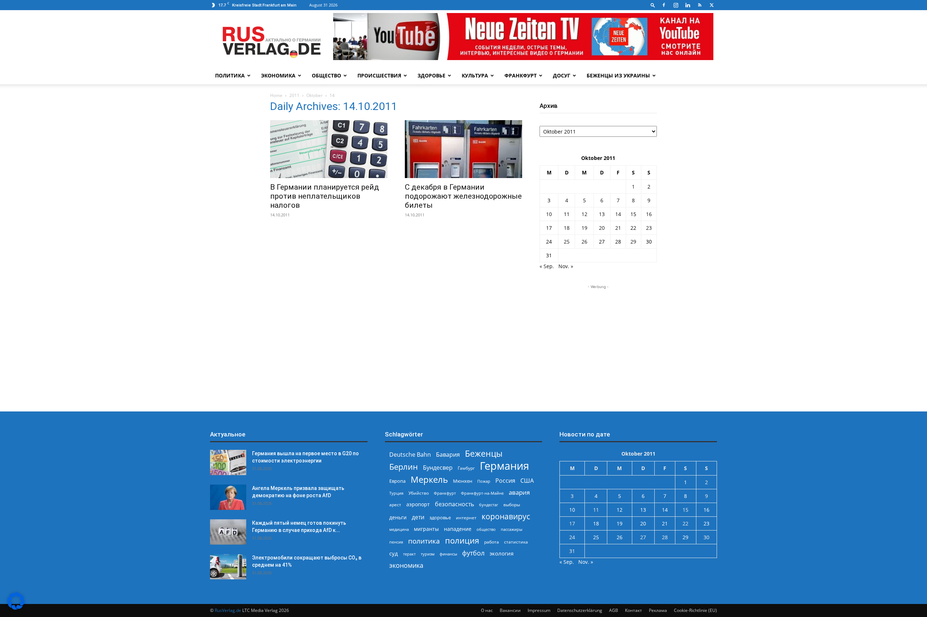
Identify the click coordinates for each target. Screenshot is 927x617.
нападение (457, 528)
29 (633, 241)
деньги (398, 517)
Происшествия (379, 75)
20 (602, 227)
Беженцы (484, 453)
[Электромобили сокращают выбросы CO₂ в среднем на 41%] (228, 566)
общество (486, 529)
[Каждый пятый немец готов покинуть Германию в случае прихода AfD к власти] (228, 532)
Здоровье (431, 75)
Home (276, 95)
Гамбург (466, 468)
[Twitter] (711, 5)
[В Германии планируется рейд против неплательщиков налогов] (328, 149)
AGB (613, 610)
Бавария (448, 454)
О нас (487, 610)
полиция (462, 540)
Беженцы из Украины (618, 75)
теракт (409, 554)
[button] (652, 5)
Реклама (658, 610)
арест (395, 505)
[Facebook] (663, 5)
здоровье (440, 517)
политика (424, 541)
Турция (396, 493)
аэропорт (418, 504)
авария (519, 492)
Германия (504, 466)
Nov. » (565, 266)
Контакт (633, 610)
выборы (511, 505)
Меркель (429, 479)
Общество (326, 75)
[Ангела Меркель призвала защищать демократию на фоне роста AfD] (228, 497)
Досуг (561, 75)
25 (567, 241)
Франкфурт (520, 75)
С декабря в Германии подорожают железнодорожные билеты (463, 196)
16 (649, 214)
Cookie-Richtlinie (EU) (695, 610)
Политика (230, 75)
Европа (397, 481)
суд (393, 553)
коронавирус (506, 516)
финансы (448, 554)
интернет (466, 517)
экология (501, 553)
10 (549, 214)
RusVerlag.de (228, 610)
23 (649, 227)
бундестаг (488, 504)
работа (491, 542)
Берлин (403, 466)
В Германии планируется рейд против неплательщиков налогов (324, 196)
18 (567, 227)
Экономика (278, 75)
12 (584, 214)
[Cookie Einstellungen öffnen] (16, 608)
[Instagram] (675, 5)
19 (584, 227)
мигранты (426, 528)
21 (618, 227)
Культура (475, 75)
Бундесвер (438, 468)
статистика (516, 542)
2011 (294, 95)
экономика (406, 565)
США (527, 481)
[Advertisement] (598, 336)
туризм (428, 554)
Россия (505, 481)
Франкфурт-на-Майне (482, 493)
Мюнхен (462, 481)
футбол (473, 553)
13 (602, 214)
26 (584, 241)
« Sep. (547, 266)
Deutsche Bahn (410, 454)
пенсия (396, 542)
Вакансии (510, 610)
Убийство (418, 493)
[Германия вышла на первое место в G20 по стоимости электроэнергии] (228, 462)
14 (618, 214)
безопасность (454, 504)
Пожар (483, 481)
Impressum (539, 610)
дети (418, 517)
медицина (399, 529)
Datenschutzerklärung (579, 610)
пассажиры (511, 529)
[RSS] (699, 5)
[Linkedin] (687, 5)
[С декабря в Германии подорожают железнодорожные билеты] (463, 149)
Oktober (314, 95)
